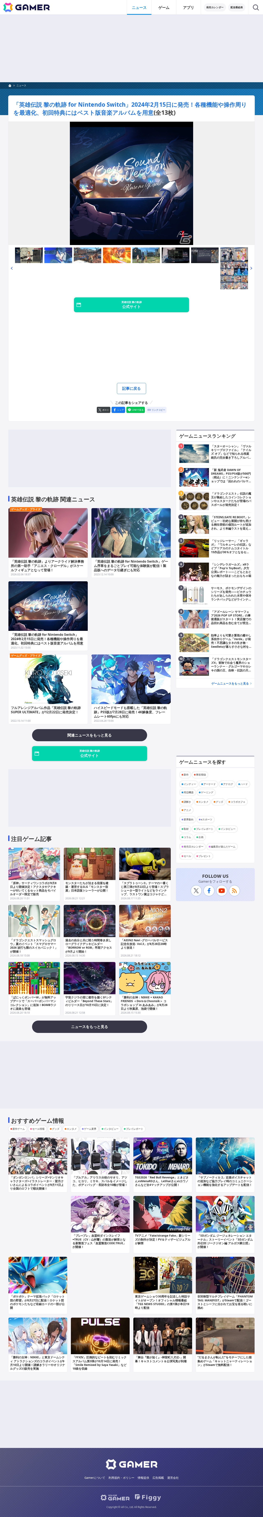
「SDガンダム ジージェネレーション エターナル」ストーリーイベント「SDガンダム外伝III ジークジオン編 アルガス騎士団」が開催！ (225, 1241)
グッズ (219, 802)
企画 (200, 837)
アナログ (228, 784)
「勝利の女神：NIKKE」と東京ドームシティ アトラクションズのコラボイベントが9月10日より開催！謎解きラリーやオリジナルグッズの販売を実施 (37, 1362)
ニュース (139, 7)
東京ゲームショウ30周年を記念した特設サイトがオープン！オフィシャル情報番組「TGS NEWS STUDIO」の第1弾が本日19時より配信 (162, 1302)
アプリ (188, 7)
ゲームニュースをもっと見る (230, 683)
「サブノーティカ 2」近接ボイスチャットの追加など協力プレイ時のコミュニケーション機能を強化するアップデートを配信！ (224, 1181)
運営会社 (173, 1478)
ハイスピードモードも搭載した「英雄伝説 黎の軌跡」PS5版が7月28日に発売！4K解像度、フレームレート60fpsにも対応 (130, 712)
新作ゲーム (19, 1129)
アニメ (187, 810)
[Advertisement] (131, 48)
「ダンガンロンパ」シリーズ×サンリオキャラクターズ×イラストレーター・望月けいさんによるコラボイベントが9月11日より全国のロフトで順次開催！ (37, 1183)
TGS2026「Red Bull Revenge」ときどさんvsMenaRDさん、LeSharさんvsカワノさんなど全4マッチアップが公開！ (162, 1181)
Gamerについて (94, 1478)
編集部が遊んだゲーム (223, 846)
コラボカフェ (238, 802)
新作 (186, 774)
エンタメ (203, 802)
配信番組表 (237, 7)
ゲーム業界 (90, 1129)
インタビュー (228, 829)
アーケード (209, 784)
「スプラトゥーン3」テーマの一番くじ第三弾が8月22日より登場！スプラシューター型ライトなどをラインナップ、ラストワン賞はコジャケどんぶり (145, 890)
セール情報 (38, 1129)
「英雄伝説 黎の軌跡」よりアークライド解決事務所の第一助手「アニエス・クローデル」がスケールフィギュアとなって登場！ (47, 565)
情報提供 (143, 1478)
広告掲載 (158, 1478)
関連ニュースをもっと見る (89, 735)
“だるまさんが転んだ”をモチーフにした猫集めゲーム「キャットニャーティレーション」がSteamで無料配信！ (224, 1361)
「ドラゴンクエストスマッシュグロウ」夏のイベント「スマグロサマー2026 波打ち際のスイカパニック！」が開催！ (34, 945)
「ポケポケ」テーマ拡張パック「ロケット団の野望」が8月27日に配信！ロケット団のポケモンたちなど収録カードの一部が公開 (37, 1302)
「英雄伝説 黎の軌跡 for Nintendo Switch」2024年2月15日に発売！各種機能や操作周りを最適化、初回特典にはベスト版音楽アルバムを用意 (130, 108)
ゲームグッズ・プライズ (25, 509)
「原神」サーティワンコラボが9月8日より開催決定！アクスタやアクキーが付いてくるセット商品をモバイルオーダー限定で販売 (33, 888)
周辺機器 (189, 792)
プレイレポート (204, 829)
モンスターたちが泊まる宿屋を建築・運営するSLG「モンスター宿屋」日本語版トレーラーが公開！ (86, 886)
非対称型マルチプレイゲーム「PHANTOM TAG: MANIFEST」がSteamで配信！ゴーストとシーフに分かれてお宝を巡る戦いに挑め (225, 1302)
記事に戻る (131, 388)
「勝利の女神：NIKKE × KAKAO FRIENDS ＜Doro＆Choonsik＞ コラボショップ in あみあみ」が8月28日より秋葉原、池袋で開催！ (144, 1003)
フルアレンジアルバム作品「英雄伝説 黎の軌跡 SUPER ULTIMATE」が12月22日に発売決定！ (46, 709)
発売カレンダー (215, 7)
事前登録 (201, 774)
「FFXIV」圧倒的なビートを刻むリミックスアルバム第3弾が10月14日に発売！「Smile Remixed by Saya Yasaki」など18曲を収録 (100, 1362)
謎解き (187, 802)
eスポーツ (206, 819)
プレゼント (204, 856)
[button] (11, 268)
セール (187, 856)
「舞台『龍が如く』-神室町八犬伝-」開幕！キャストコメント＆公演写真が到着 (161, 1359)
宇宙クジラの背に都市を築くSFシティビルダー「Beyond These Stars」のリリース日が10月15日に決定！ (89, 1001)
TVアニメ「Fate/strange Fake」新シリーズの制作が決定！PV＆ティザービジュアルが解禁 (162, 1239)
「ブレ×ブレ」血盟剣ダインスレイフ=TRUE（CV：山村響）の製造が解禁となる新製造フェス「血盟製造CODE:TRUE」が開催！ (99, 1241)
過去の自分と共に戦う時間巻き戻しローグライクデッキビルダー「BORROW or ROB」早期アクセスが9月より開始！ (88, 945)
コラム (187, 837)
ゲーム (164, 7)
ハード (244, 784)
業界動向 (189, 819)
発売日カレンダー (193, 846)
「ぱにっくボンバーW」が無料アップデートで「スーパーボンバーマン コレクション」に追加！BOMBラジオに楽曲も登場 (33, 1003)
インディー (190, 784)
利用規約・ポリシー (121, 1478)
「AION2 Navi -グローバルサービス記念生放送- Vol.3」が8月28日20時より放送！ (144, 943)
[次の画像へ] (131, 183)
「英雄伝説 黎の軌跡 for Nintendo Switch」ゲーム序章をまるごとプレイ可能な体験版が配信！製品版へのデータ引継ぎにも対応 (131, 565)
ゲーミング (207, 792)
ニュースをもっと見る (89, 1026)
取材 (186, 829)
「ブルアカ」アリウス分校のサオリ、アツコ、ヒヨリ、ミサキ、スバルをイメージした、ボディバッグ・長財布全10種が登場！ (100, 1181)
